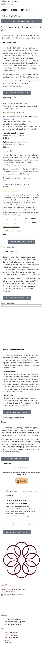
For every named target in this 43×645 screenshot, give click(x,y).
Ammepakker (8, 151)
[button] (21, 112)
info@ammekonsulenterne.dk (14, 595)
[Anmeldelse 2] (19, 524)
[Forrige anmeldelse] (13, 524)
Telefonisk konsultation (11, 227)
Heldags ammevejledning (12, 191)
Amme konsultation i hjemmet (13, 113)
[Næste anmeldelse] (30, 524)
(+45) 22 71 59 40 (10, 592)
